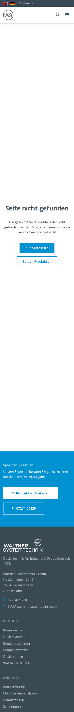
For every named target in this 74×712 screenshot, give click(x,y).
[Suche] (57, 15)
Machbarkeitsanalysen (20, 693)
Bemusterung (13, 700)
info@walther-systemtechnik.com (32, 606)
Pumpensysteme (15, 650)
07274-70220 (26, 508)
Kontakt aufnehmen (33, 493)
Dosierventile (13, 656)
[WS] (8, 15)
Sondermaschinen (16, 643)
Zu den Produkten (37, 261)
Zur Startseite (36, 248)
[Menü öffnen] (67, 15)
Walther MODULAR (17, 663)
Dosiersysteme (14, 637)
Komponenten (13, 630)
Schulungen (12, 706)
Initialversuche (14, 687)
